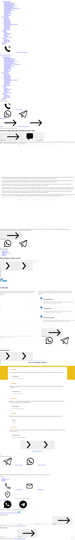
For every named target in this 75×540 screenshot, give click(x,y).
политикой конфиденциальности (19, 525)
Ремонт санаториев (7, 21)
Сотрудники (6, 36)
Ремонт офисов (6, 26)
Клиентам (4, 38)
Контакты (3, 43)
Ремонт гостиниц (7, 29)
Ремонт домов (6, 17)
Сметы (5, 31)
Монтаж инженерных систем (9, 59)
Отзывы (3, 255)
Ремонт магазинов (7, 82)
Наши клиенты (4, 251)
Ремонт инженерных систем (9, 60)
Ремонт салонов (7, 22)
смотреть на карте (3, 500)
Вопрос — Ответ (7, 40)
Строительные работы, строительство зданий (12, 8)
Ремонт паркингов (7, 20)
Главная (1, 126)
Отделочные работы (7, 15)
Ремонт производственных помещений (11, 24)
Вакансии (6, 32)
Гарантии (5, 94)
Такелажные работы (7, 9)
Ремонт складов (7, 19)
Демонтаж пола (6, 71)
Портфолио (4, 42)
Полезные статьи (7, 41)
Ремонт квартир (7, 18)
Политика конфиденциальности (5, 512)
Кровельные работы (7, 2)
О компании (4, 30)
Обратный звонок (25, 52)
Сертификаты (4, 254)
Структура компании (7, 37)
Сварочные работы (7, 12)
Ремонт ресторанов (7, 23)
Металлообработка (7, 11)
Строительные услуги (6, 1)
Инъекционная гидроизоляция (9, 3)
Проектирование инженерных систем (10, 5)
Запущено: (14, 512)
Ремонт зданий (6, 83)
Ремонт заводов (7, 28)
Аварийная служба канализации (9, 7)
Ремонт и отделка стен (8, 13)
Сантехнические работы (8, 6)
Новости (5, 35)
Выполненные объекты (6, 252)
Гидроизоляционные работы (9, 10)
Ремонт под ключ (5, 16)
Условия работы (7, 95)
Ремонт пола (6, 14)
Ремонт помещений (7, 25)
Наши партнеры (7, 34)
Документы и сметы (7, 33)
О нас (3, 253)
